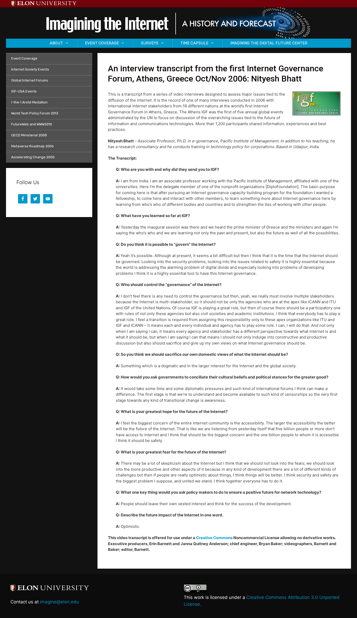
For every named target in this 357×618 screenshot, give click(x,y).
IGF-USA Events (24, 91)
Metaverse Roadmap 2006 (32, 146)
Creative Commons (214, 537)
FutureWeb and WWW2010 (31, 124)
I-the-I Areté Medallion (29, 102)
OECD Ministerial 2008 (29, 135)
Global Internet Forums (29, 80)
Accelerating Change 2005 (33, 157)
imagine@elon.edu (59, 601)
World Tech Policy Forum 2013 (34, 113)
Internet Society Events (30, 69)
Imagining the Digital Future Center (268, 43)
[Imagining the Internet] (178, 22)
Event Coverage (24, 58)
